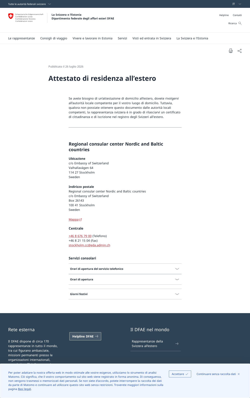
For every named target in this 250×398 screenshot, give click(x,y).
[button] (21, 38)
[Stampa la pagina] (230, 51)
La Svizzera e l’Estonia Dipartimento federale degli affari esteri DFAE (83, 16)
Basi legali (24, 389)
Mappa (74, 219)
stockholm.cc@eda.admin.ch (89, 245)
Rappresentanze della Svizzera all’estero (147, 343)
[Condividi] (239, 51)
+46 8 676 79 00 (80, 236)
